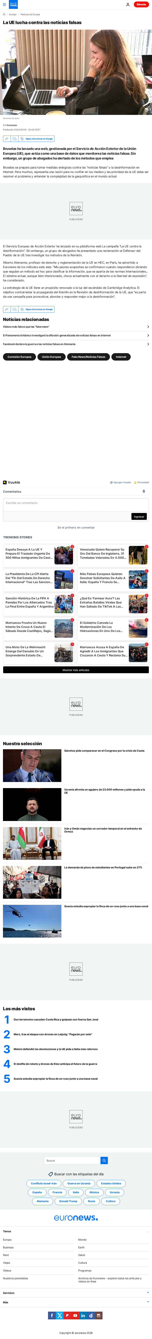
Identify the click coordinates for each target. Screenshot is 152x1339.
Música (94, 1192)
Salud (81, 1254)
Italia (76, 1192)
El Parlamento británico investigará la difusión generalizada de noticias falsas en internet (57, 335)
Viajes (6, 1262)
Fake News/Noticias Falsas (88, 356)
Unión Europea (51, 356)
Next (6, 1254)
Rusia (91, 1201)
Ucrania (115, 1192)
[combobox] (76, 1160)
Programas (84, 1270)
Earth (81, 1247)
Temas (7, 1231)
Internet (121, 356)
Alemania (43, 1201)
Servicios (8, 1292)
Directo (141, 4)
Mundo (82, 1239)
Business (8, 1247)
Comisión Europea (19, 356)
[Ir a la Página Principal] (13, 4)
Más (5, 1302)
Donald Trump (68, 1201)
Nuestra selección (22, 743)
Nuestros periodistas (15, 1278)
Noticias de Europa (30, 14)
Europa (12, 14)
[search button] (104, 1160)
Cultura (110, 1201)
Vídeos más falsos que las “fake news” (26, 326)
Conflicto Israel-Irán (44, 1183)
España (37, 1192)
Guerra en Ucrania (78, 1183)
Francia (57, 1192)
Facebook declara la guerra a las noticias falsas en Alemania (39, 344)
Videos (7, 1270)
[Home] (4, 14)
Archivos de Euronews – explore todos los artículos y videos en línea (110, 1279)
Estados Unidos (111, 1183)
